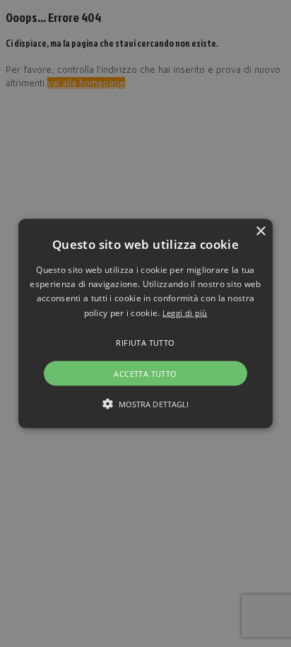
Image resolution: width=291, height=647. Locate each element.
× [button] (260, 231)
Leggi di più (185, 312)
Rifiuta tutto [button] (145, 342)
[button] (145, 323)
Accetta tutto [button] (145, 373)
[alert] (145, 323)
